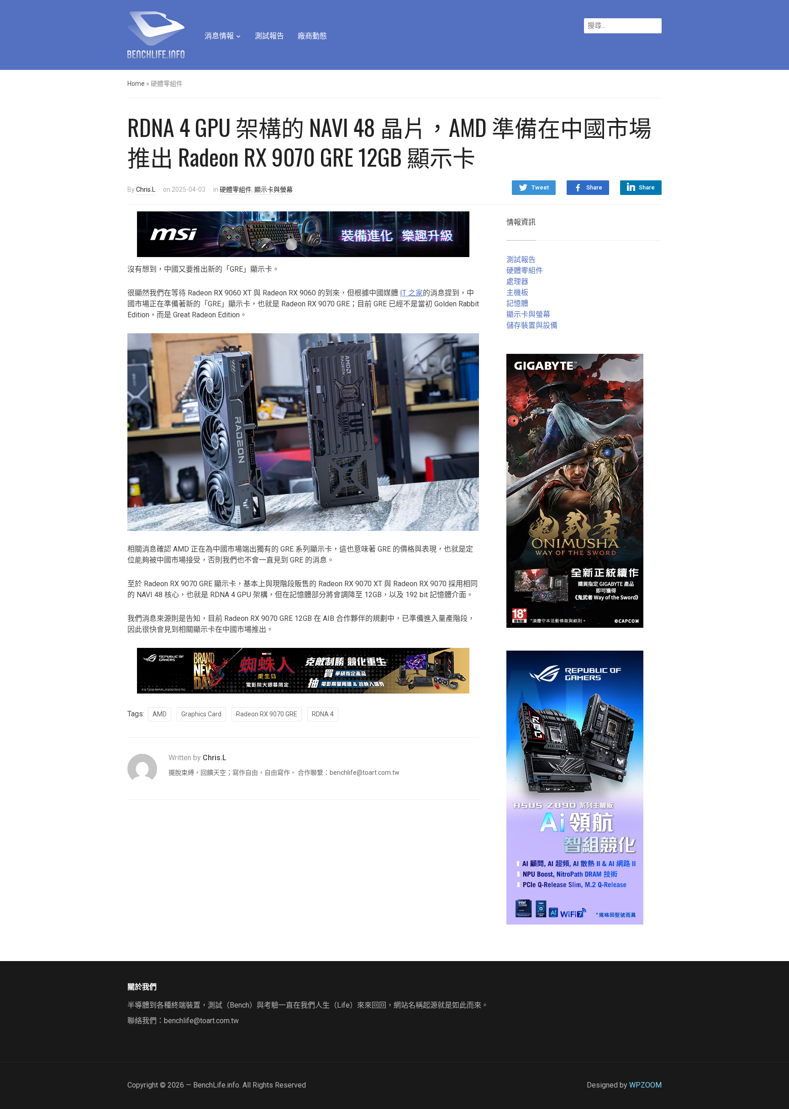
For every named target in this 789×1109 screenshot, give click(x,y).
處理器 (517, 281)
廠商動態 (312, 36)
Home (136, 83)
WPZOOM (645, 1085)
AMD (160, 714)
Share (594, 187)
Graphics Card (201, 714)
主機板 (517, 292)
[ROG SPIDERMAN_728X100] (303, 670)
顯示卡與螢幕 (273, 189)
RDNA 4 (323, 714)
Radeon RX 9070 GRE (266, 714)
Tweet (540, 187)
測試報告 (269, 36)
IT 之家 (411, 293)
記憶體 (517, 303)
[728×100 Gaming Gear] (303, 233)
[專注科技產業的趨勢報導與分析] (155, 34)
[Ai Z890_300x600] (574, 787)
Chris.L (145, 189)
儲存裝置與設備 (532, 325)
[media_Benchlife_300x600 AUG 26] (574, 490)
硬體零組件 (236, 189)
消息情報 (219, 36)
